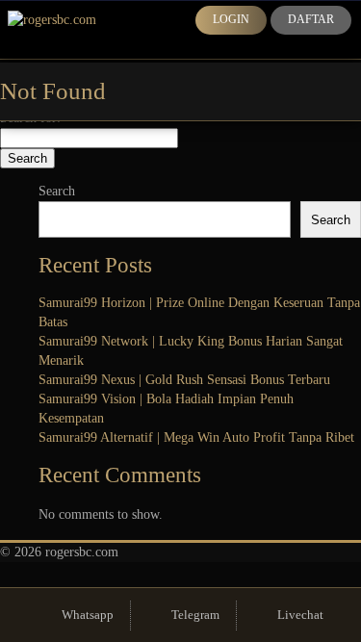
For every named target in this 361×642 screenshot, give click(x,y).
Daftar (311, 19)
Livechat (300, 614)
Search (57, 191)
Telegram (195, 614)
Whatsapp (88, 614)
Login (231, 19)
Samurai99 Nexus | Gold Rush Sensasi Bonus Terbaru (184, 379)
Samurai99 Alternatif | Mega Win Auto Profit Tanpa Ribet (196, 437)
